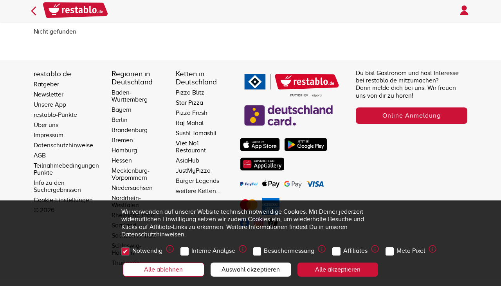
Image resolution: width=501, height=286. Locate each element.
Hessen (122, 160)
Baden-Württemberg (130, 96)
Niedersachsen (132, 187)
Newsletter (48, 94)
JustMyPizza (193, 170)
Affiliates (355, 250)
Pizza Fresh (191, 112)
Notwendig (147, 250)
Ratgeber (46, 84)
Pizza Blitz (190, 92)
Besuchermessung (289, 250)
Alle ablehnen (163, 269)
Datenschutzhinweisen (152, 234)
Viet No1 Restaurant (191, 147)
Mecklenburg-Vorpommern (131, 174)
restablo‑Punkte (55, 114)
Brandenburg (130, 130)
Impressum (48, 135)
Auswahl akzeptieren (251, 269)
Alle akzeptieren (337, 269)
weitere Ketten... (198, 191)
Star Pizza (189, 102)
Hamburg (124, 150)
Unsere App (50, 104)
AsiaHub (187, 160)
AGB (40, 155)
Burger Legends (197, 180)
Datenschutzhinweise (63, 145)
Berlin (120, 119)
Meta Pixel (410, 250)
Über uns (46, 125)
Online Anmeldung (411, 115)
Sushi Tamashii (196, 133)
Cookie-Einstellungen (63, 200)
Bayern (122, 109)
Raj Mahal (190, 123)
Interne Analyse (213, 250)
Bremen (122, 140)
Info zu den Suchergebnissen (57, 186)
